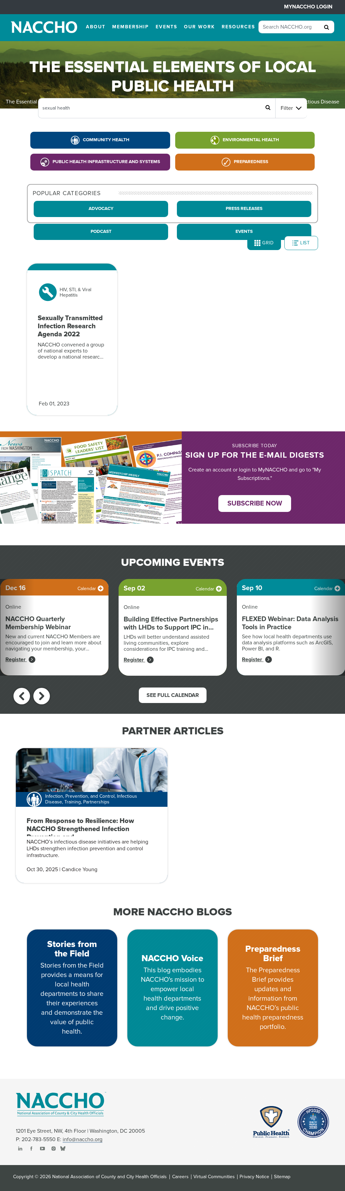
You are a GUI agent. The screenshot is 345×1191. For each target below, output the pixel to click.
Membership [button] (130, 27)
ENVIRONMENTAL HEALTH (251, 140)
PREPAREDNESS (251, 161)
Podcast (101, 231)
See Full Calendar (173, 695)
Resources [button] (238, 27)
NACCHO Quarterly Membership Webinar (38, 623)
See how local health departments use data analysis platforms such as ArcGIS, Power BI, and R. (287, 642)
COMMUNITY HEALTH (106, 140)
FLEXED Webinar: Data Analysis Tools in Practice (290, 623)
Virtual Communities (214, 1176)
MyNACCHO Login (308, 6)
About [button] (95, 27)
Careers (180, 1176)
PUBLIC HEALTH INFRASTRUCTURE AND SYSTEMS (106, 161)
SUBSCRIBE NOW (254, 503)
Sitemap (282, 1176)
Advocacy (101, 208)
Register (16, 659)
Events (244, 231)
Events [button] (166, 27)
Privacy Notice (254, 1176)
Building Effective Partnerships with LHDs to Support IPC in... (171, 623)
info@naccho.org (82, 1139)
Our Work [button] (199, 27)
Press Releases (244, 208)
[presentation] (21, 696)
